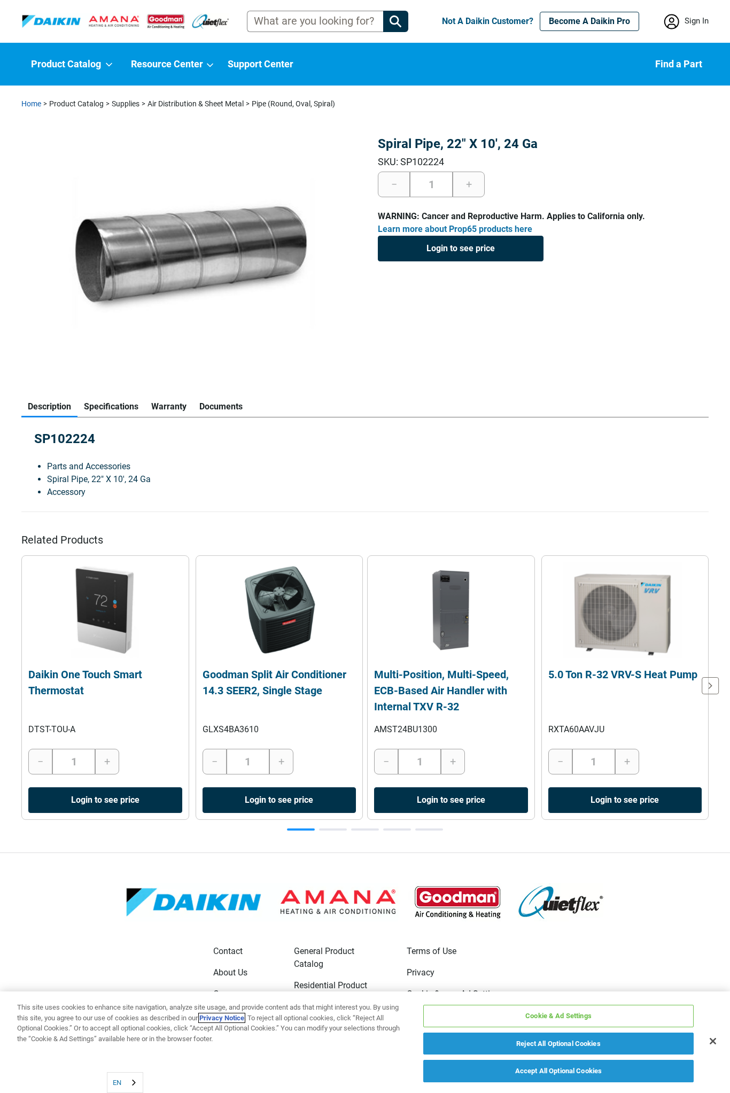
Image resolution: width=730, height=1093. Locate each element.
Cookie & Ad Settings (558, 1016)
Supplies (125, 103)
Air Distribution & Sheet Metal (195, 103)
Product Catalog (76, 103)
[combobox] (125, 1082)
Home (31, 103)
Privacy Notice (221, 1018)
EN (117, 1083)
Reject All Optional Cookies (558, 1044)
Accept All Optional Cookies (558, 1071)
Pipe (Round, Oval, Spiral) (293, 103)
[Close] (713, 1041)
